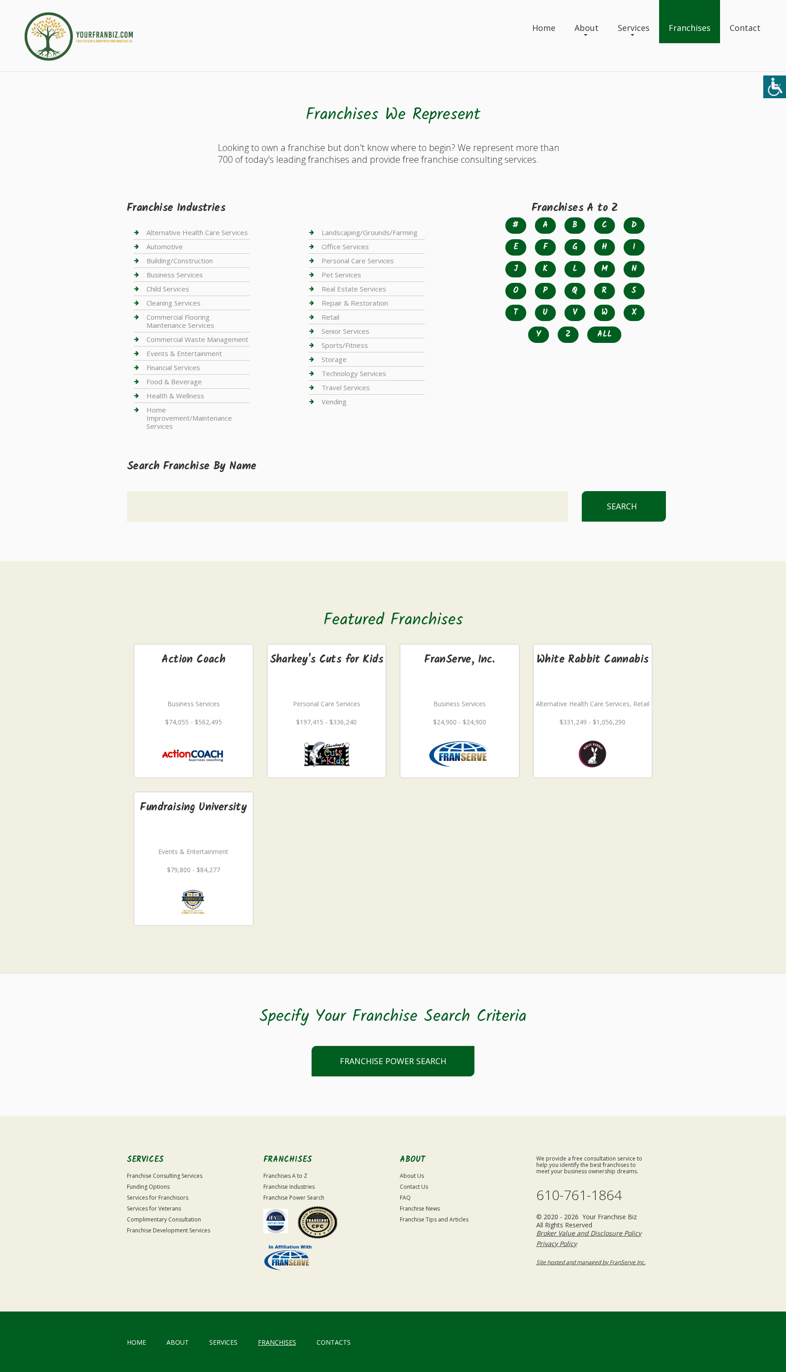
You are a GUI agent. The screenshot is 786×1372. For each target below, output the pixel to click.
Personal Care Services (358, 260)
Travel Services (346, 387)
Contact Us (414, 1187)
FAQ (405, 1197)
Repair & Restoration (355, 302)
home (136, 1342)
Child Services (167, 288)
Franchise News (420, 1208)
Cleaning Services (173, 302)
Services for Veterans (154, 1208)
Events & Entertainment (184, 353)
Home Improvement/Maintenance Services (189, 418)
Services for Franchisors (157, 1197)
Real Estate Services (354, 288)
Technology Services (354, 373)
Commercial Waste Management (197, 339)
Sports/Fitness (345, 345)
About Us (412, 1176)
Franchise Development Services (168, 1230)
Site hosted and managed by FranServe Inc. (590, 1262)
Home (543, 27)
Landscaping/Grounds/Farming (370, 232)
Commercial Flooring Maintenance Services (180, 321)
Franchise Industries (289, 1187)
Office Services (345, 246)
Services (634, 27)
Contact (745, 27)
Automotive (164, 246)
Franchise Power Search (393, 1060)
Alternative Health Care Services (197, 232)
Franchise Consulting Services (164, 1176)
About (586, 27)
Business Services (174, 274)
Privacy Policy (556, 1243)
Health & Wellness (175, 395)
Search (622, 506)
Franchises (689, 27)
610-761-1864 (579, 1195)
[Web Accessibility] (774, 86)
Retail (330, 317)
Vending (334, 401)
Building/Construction (179, 260)
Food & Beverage (174, 381)
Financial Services (173, 367)
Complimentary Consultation (164, 1219)
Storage (334, 359)
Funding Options (148, 1187)
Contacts (334, 1342)
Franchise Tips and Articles (434, 1219)
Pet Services (341, 274)
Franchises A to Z (285, 1176)
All (604, 334)
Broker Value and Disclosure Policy (588, 1233)
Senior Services (345, 331)
